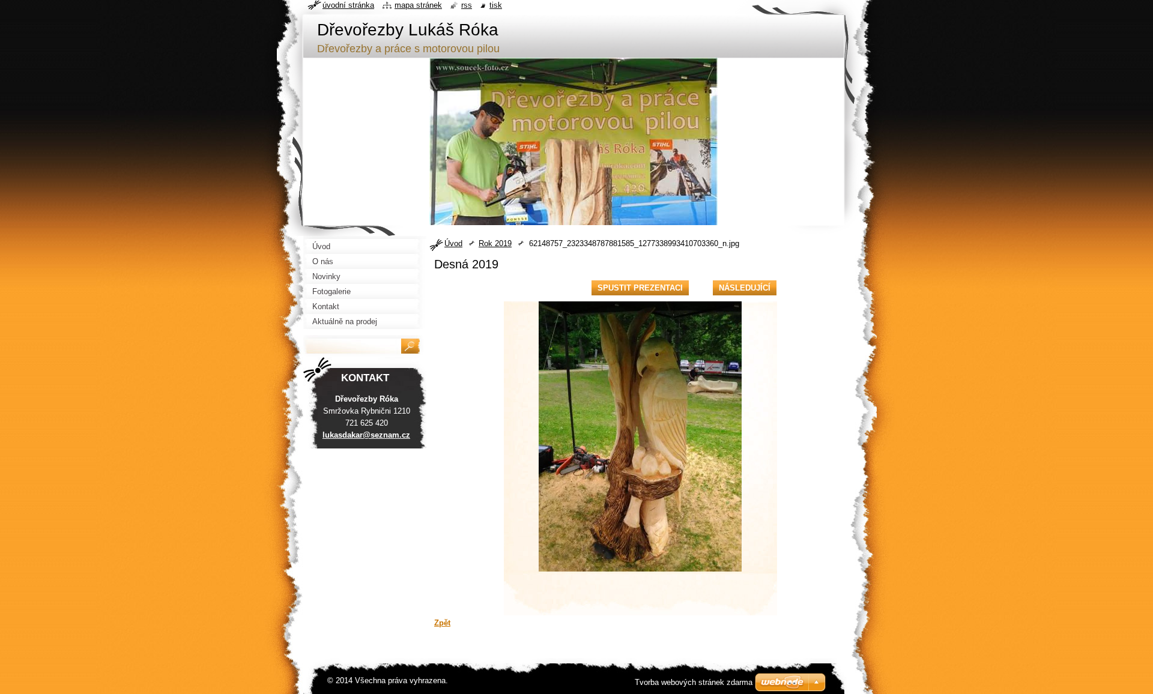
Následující (744, 287)
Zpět (442, 622)
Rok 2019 (495, 243)
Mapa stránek (418, 5)
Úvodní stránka (348, 5)
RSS (466, 5)
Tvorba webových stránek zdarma (693, 682)
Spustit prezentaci (640, 287)
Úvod (453, 243)
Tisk (495, 5)
